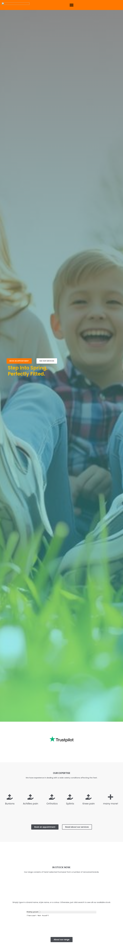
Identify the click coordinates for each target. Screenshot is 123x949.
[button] (71, 5)
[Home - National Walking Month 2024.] (15, 5)
